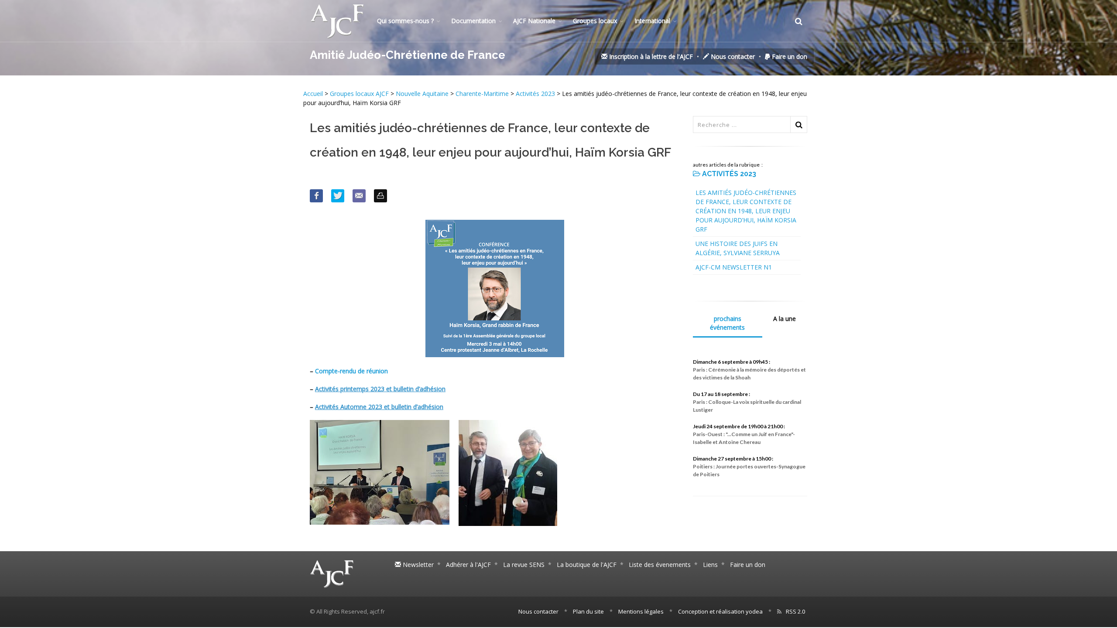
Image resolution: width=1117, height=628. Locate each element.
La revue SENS (524, 564)
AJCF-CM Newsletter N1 (734, 267)
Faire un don (788, 56)
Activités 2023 (535, 93)
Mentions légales (641, 611)
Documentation (473, 21)
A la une (784, 318)
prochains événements (727, 322)
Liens (710, 564)
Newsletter (417, 564)
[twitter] (337, 195)
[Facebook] (316, 195)
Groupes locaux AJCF (360, 93)
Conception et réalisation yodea (720, 611)
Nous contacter (732, 56)
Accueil (314, 93)
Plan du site (588, 611)
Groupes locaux (595, 21)
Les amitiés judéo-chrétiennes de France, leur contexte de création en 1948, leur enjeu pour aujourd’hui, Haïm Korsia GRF (746, 210)
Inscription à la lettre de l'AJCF (650, 56)
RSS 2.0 (795, 611)
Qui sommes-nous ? (405, 21)
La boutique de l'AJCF (587, 564)
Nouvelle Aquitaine (422, 93)
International (652, 21)
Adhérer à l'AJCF (468, 564)
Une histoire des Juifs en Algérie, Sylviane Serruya (738, 248)
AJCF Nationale (534, 21)
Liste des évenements (660, 564)
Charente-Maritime (482, 93)
